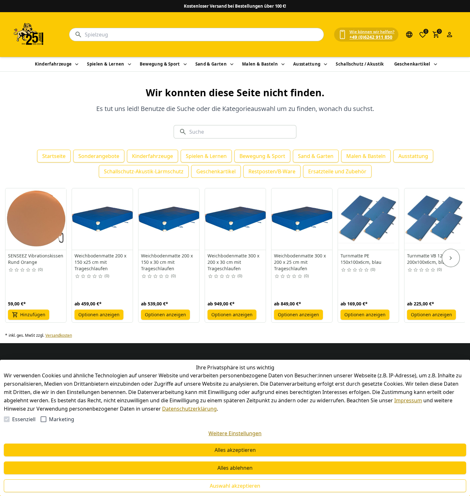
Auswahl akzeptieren (235, 485)
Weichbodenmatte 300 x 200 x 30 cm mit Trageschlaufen (233, 262)
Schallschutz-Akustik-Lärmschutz (144, 171)
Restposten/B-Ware (271, 171)
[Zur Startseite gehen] (29, 35)
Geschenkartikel (412, 64)
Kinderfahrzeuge (53, 64)
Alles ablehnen (235, 467)
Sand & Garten (211, 64)
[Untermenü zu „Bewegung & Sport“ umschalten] (185, 64)
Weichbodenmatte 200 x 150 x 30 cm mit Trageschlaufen (167, 262)
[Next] (451, 258)
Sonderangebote (98, 156)
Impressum (408, 400)
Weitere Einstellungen (235, 433)
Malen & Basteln (260, 64)
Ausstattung (307, 64)
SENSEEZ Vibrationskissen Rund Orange (35, 259)
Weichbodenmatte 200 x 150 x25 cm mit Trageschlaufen (100, 262)
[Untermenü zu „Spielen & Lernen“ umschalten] (129, 64)
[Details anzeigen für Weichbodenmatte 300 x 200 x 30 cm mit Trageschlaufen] (235, 219)
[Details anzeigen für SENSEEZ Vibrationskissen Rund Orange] (36, 219)
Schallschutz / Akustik (360, 64)
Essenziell (23, 419)
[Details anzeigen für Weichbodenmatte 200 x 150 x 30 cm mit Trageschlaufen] (169, 219)
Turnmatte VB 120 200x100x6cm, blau (427, 259)
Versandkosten (58, 335)
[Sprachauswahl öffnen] (409, 34)
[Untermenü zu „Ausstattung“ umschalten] (325, 64)
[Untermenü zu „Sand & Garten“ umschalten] (232, 64)
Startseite (54, 156)
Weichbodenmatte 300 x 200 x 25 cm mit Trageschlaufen (300, 262)
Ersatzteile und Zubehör (337, 171)
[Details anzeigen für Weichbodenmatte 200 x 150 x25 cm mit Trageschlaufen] (102, 219)
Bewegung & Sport (160, 64)
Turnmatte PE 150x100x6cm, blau (361, 259)
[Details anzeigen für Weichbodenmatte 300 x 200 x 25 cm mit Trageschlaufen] (302, 219)
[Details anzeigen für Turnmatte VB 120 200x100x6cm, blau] (435, 219)
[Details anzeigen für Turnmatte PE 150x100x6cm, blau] (368, 219)
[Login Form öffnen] (449, 34)
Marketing (61, 419)
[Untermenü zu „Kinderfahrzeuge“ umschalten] (77, 64)
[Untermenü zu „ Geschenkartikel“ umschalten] (435, 64)
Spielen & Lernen (105, 64)
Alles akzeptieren (235, 449)
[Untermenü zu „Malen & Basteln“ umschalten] (283, 64)
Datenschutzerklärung (189, 408)
